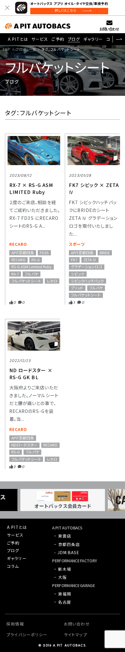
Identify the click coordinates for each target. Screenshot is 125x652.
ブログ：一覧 (26, 49)
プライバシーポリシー (26, 634)
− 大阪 (60, 577)
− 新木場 (62, 569)
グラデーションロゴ (86, 267)
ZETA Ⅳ (90, 259)
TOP (6, 49)
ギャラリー (93, 39)
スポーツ (77, 244)
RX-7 (15, 274)
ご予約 (57, 39)
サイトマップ (75, 634)
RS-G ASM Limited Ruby (31, 267)
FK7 (74, 259)
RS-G (35, 259)
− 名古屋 (62, 602)
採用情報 (15, 624)
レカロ (52, 281)
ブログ (74, 39)
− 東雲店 (62, 536)
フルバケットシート (26, 281)
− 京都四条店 (67, 544)
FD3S (44, 252)
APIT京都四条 (22, 252)
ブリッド (77, 288)
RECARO (18, 244)
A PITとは (18, 39)
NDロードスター (24, 445)
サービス (39, 39)
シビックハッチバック (87, 281)
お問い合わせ (109, 29)
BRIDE (105, 252)
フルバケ (31, 274)
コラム (13, 566)
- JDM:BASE (66, 552)
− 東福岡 (62, 594)
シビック (77, 274)
